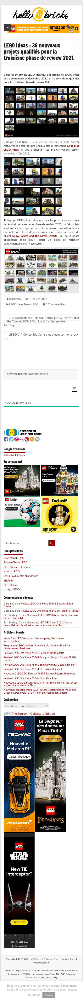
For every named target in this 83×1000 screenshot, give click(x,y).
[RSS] (32, 438)
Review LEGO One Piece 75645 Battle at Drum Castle (39, 605)
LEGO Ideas (16, 304)
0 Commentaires (56, 304)
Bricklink (8, 580)
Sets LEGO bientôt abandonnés (21, 575)
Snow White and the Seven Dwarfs (35, 235)
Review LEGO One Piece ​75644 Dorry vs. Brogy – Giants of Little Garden (40, 659)
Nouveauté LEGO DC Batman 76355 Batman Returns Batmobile (41, 616)
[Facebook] (6, 438)
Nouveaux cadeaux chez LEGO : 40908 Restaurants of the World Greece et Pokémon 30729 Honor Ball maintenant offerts (40, 691)
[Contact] (37, 438)
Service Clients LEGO (15, 562)
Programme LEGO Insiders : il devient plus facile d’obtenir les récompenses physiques (37, 647)
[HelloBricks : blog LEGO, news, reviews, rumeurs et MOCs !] (40, 8)
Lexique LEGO (12, 589)
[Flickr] (21, 438)
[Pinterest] (27, 438)
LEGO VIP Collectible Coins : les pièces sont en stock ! (41, 336)
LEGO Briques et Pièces (17, 567)
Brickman (15, 298)
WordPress (70, 959)
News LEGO (31, 304)
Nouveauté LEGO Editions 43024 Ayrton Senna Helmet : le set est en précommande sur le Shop (38, 624)
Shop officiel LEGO (14, 557)
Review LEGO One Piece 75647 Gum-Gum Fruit (30, 678)
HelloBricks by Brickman (41, 959)
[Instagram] (16, 438)
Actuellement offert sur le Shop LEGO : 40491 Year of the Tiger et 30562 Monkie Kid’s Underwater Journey (41, 321)
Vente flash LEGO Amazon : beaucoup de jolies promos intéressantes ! (34, 640)
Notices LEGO (11, 571)
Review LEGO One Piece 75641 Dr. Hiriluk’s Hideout (50, 610)
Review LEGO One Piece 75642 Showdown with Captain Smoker (39, 664)
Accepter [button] (49, 995)
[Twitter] (11, 438)
